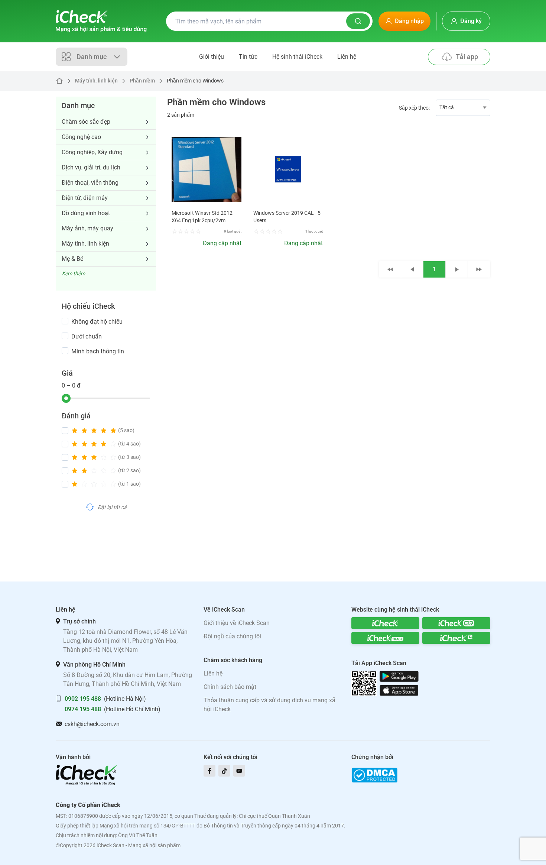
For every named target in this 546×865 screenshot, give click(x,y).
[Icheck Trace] (385, 638)
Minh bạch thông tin (97, 351)
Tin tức (248, 56)
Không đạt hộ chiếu (97, 321)
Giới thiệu (211, 56)
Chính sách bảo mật (230, 686)
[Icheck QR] (456, 623)
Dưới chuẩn (86, 336)
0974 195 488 (83, 709)
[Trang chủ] (101, 21)
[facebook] (209, 771)
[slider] (66, 398)
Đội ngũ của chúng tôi (232, 636)
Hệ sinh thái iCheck (297, 56)
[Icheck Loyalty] (456, 638)
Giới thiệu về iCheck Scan (237, 622)
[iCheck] (385, 623)
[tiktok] (224, 771)
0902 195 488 (83, 698)
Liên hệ (346, 56)
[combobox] (463, 108)
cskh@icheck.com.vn (92, 724)
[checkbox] (65, 321)
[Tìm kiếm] (358, 21)
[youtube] (239, 771)
